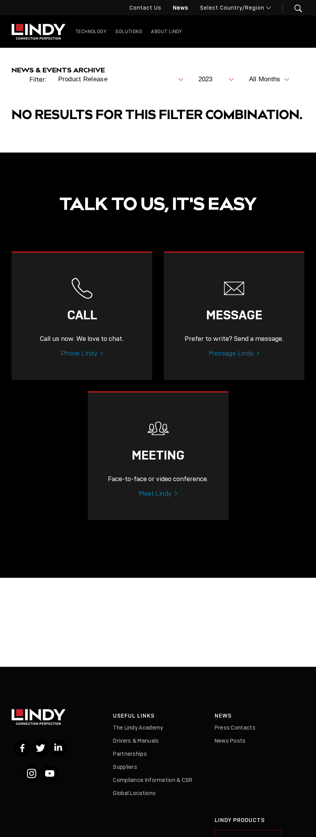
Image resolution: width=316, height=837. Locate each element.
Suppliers (125, 766)
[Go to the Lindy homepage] (39, 31)
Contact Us (145, 7)
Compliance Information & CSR (152, 780)
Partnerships (130, 753)
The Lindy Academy (138, 727)
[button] (293, 8)
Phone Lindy (79, 353)
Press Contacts (235, 727)
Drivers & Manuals (136, 740)
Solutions (128, 32)
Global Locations (134, 793)
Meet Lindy (155, 493)
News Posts (230, 740)
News (180, 7)
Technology (90, 32)
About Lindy (166, 32)
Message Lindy (231, 353)
